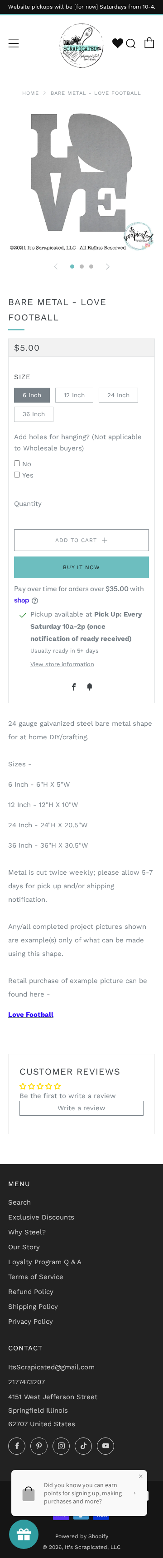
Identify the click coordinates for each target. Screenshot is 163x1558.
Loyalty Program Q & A (45, 1262)
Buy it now (81, 567)
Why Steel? (27, 1232)
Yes (28, 475)
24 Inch (118, 395)
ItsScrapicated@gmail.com (51, 1367)
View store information (62, 664)
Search (19, 1202)
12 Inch (74, 395)
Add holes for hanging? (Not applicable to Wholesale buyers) (78, 443)
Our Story (24, 1247)
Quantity (28, 504)
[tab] (72, 266)
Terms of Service (35, 1277)
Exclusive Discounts (41, 1217)
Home (30, 93)
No (26, 464)
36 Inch (34, 413)
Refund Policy (30, 1292)
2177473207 (26, 1382)
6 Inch (32, 395)
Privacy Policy (30, 1321)
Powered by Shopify (81, 1536)
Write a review (81, 1108)
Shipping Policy (33, 1307)
